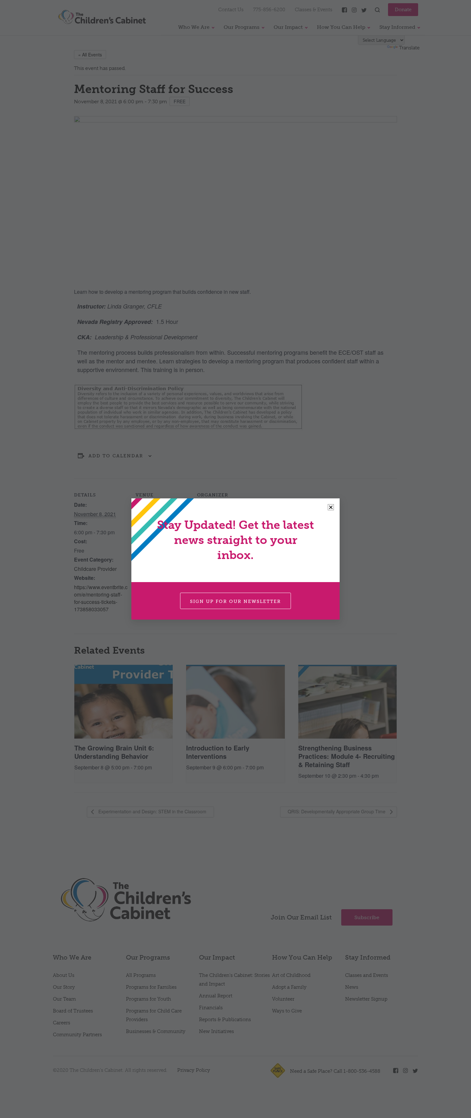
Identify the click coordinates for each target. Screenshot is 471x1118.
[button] (330, 507)
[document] (235, 559)
